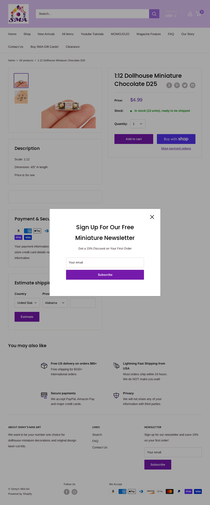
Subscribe (105, 274)
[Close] (152, 217)
